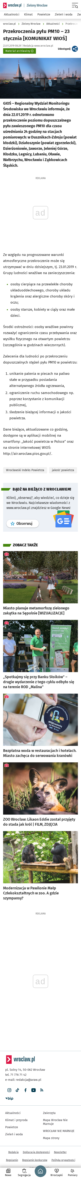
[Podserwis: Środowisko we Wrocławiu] (36, 5)
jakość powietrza (63, 470)
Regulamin (12, 1160)
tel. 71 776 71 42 (15, 1075)
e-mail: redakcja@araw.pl (23, 1080)
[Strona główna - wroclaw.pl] (12, 5)
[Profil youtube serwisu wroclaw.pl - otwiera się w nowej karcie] (33, 1090)
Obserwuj (27, 523)
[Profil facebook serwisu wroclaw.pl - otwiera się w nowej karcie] (25, 1090)
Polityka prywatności (63, 1160)
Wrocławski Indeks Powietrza (25, 470)
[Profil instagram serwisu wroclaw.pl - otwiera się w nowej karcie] (9, 1090)
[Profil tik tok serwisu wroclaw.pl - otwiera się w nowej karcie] (17, 1090)
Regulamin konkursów (34, 1160)
